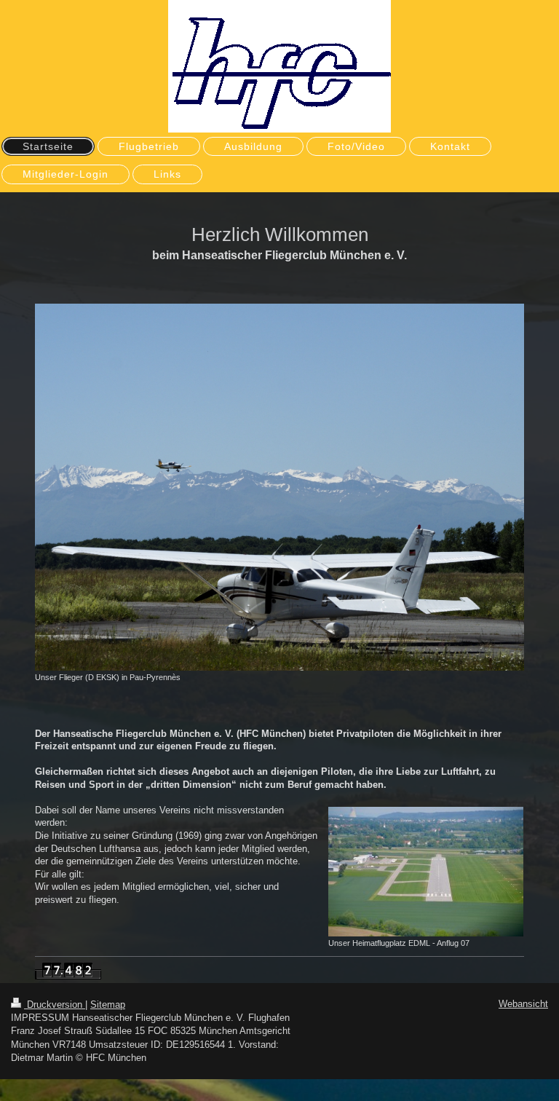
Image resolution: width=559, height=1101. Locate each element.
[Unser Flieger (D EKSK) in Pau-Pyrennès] (279, 487)
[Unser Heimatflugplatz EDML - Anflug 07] (425, 871)
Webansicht (523, 1003)
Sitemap (107, 1004)
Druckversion (54, 1004)
